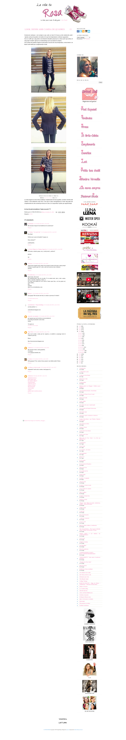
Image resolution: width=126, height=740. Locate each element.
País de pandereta (83, 549)
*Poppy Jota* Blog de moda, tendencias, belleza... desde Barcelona (89, 503)
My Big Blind (82, 545)
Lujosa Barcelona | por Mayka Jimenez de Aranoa (89, 419)
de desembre (81, 352)
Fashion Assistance (84, 605)
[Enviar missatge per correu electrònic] (56, 212)
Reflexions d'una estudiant (86, 569)
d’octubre (80, 349)
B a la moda (82, 460)
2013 (80, 331)
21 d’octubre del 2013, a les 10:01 (40, 263)
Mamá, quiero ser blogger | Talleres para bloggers (89, 386)
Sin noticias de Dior (84, 423)
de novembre (81, 350)
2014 (80, 354)
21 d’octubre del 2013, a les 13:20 (40, 293)
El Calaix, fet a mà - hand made (87, 405)
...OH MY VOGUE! (84, 518)
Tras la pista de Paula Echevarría (87, 408)
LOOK (31, 214)
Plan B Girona (83, 565)
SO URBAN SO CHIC (85, 572)
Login (48, 1)
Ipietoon (67, 729)
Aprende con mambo (33, 316)
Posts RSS (36, 1)
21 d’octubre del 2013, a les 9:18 (41, 223)
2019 (80, 362)
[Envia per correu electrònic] (58, 212)
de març (80, 336)
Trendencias (82, 368)
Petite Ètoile (82, 474)
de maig (80, 340)
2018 (80, 361)
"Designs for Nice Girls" (85, 562)
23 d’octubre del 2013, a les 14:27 (48, 367)
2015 (80, 356)
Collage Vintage (83, 581)
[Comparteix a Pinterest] (64, 212)
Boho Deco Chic (83, 378)
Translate (88, 38)
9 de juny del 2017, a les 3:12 (40, 375)
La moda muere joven (33, 298)
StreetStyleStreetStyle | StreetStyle (87, 390)
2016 (80, 357)
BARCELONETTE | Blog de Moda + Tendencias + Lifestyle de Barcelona (89, 584)
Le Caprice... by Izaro (84, 449)
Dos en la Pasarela (84, 514)
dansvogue (82, 601)
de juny (80, 342)
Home (31, 1)
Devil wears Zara (83, 434)
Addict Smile (82, 507)
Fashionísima (82, 382)
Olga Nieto (30, 332)
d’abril (80, 338)
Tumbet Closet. (83, 427)
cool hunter (30, 223)
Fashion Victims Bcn (84, 496)
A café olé (81, 511)
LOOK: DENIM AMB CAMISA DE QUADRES (45, 29)
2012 (80, 329)
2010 (80, 326)
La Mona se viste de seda (34, 367)
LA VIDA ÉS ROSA (47, 729)
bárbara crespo (83, 499)
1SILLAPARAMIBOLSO (85, 592)
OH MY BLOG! (83, 590)
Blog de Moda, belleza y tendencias (88, 525)
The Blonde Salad (83, 579)
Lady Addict (82, 401)
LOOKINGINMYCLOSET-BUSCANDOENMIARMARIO (87, 553)
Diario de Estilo (83, 397)
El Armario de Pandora (85, 464)
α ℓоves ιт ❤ (82, 522)
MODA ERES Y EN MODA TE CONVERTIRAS (89, 534)
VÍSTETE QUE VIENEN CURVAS (88, 415)
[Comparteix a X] (61, 212)
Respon (29, 227)
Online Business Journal (78, 729)
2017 (80, 359)
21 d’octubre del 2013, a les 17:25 (41, 332)
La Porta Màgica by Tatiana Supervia (37, 249)
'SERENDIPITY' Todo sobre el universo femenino (89, 558)
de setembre (81, 347)
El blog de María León (85, 597)
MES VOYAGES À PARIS (86, 599)
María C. (30, 293)
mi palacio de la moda (33, 325)
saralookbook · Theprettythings (35, 304)
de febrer (80, 335)
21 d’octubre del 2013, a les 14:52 (52, 304)
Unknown (30, 347)
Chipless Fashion (83, 542)
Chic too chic (82, 481)
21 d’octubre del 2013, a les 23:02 (41, 347)
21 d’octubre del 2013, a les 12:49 (43, 274)
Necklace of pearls (83, 595)
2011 (80, 328)
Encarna (30, 263)
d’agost (80, 345)
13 (70, 29)
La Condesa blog (83, 588)
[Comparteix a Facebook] (63, 212)
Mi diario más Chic (84, 576)
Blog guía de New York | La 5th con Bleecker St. (89, 438)
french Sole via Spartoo (48, 197)
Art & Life (82, 538)
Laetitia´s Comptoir (84, 478)
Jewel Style (82, 446)
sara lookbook (82, 453)
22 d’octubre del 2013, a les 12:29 (40, 359)
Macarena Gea (83, 467)
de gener (80, 333)
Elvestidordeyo (31, 274)
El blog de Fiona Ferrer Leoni (86, 394)
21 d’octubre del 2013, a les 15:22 (46, 316)
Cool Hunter (82, 442)
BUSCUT (81, 456)
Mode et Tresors (83, 586)
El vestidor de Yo (83, 471)
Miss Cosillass (82, 492)
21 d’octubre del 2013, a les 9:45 (48, 232)
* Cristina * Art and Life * (34, 232)
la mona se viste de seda (85, 485)
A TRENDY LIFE (84, 371)
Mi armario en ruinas (84, 603)
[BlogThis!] (60, 212)
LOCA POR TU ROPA (85, 488)
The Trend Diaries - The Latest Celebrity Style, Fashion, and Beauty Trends (89, 529)
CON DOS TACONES (85, 431)
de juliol (80, 343)
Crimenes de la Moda (84, 375)
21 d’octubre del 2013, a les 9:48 (54, 249)
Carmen (30, 359)
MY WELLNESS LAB (85, 574)
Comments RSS (42, 1)
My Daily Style (83, 412)
